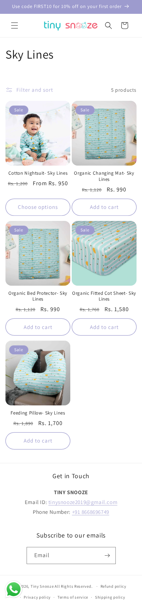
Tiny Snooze (42, 586)
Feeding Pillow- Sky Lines (38, 413)
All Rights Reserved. (74, 586)
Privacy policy (37, 597)
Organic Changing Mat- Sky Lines (104, 176)
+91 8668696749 (90, 511)
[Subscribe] (107, 555)
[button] (15, 25)
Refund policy (113, 586)
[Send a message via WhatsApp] (14, 589)
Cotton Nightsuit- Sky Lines (38, 173)
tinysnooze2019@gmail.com (82, 502)
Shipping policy (110, 597)
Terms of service (73, 597)
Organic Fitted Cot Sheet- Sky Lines (104, 296)
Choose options (38, 206)
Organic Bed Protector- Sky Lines (37, 296)
